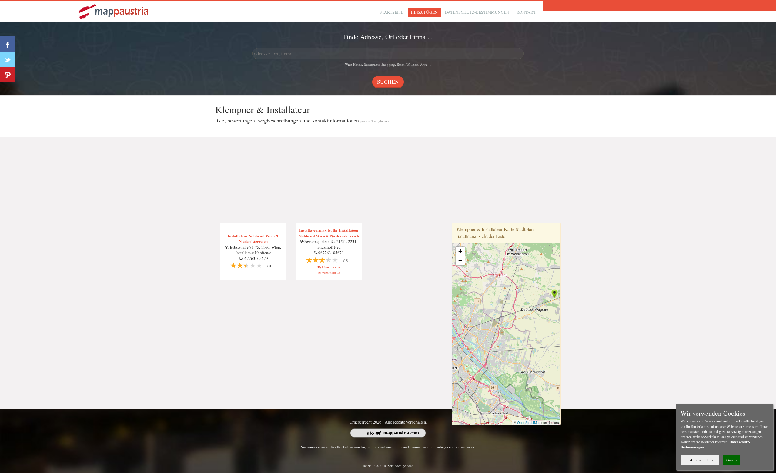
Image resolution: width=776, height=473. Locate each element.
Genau (731, 460)
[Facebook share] (7, 44)
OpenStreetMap (528, 422)
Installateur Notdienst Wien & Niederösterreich (253, 238)
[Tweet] (7, 59)
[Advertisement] (388, 180)
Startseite (391, 12)
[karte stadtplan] (114, 11)
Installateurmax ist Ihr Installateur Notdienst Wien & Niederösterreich (329, 233)
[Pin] (7, 74)
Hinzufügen (424, 12)
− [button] (460, 260)
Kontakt (526, 12)
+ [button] (460, 251)
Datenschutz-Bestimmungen (477, 12)
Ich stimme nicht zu (700, 460)
